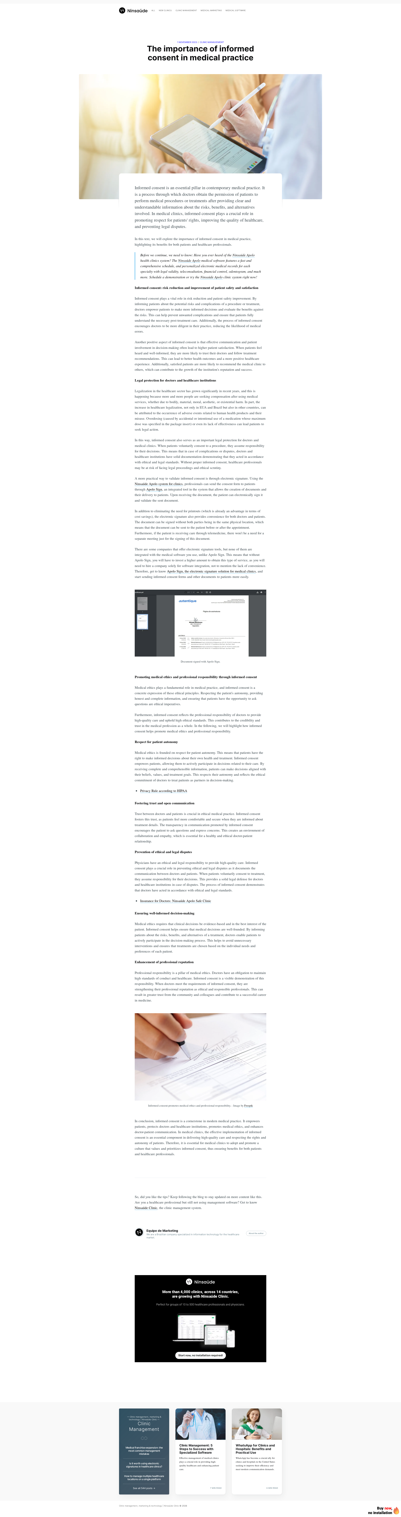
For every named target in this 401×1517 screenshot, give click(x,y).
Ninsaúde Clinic (146, 1207)
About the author (256, 1233)
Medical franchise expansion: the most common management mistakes (144, 1450)
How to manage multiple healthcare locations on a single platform (144, 1477)
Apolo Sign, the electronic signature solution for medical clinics (211, 571)
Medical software (236, 10)
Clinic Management (212, 42)
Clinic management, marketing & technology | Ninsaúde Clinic (149, 1505)
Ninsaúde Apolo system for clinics (159, 483)
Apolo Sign (154, 489)
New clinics (165, 10)
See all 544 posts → (144, 1488)
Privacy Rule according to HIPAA (163, 790)
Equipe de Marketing (162, 1231)
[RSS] (280, 9)
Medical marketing (211, 10)
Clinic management (186, 10)
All (153, 10)
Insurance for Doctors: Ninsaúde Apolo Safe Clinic (175, 900)
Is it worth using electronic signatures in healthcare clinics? (144, 1465)
